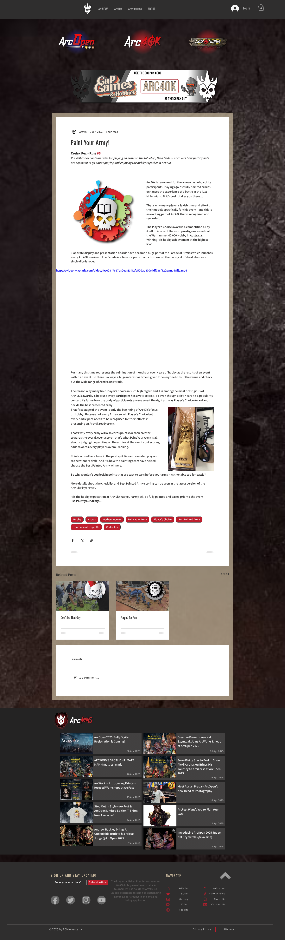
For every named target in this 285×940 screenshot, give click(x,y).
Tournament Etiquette (86, 527)
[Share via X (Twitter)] (82, 540)
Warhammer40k (112, 519)
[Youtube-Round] (101, 903)
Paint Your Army (137, 519)
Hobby (77, 519)
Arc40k (92, 519)
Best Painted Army (189, 519)
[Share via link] (91, 540)
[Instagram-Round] (86, 903)
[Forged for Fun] (142, 596)
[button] (118, 8)
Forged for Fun (129, 618)
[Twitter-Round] (70, 903)
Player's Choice (163, 519)
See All (225, 574)
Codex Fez (112, 527)
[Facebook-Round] (55, 903)
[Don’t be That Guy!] (82, 596)
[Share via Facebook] (72, 540)
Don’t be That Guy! (71, 618)
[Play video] (142, 317)
